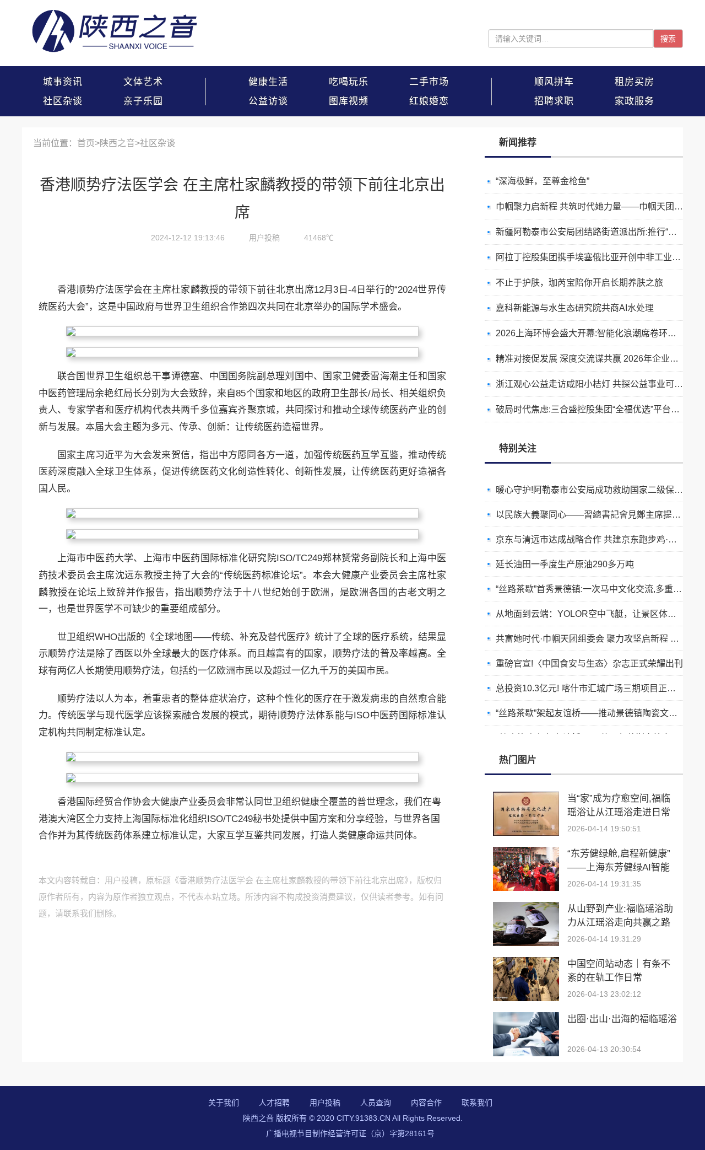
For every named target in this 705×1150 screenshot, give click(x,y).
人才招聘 (274, 1102)
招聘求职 (554, 101)
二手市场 (429, 82)
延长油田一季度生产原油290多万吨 (565, 564)
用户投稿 (325, 1102)
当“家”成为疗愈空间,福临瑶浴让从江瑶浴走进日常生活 (618, 812)
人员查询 (375, 1102)
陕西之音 (117, 143)
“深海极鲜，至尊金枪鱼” (542, 181)
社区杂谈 (63, 101)
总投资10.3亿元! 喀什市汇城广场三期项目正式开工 (594, 688)
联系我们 (477, 1102)
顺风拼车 (554, 82)
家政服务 (634, 101)
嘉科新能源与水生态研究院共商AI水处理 (575, 308)
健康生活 (268, 82)
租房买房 (634, 82)
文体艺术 (143, 82)
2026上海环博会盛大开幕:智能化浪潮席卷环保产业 (595, 333)
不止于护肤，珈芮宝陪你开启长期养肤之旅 (579, 282)
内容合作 (426, 1102)
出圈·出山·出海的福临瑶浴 (622, 1019)
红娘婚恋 (429, 101)
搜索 (668, 38)
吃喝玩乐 (348, 82)
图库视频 (348, 101)
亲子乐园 (143, 101)
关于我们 (223, 1102)
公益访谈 (268, 101)
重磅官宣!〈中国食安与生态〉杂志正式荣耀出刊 (589, 663)
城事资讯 (63, 82)
